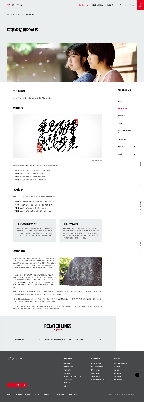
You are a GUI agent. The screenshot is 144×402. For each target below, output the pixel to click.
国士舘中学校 (141, 246)
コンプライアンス (95, 373)
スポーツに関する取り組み (98, 367)
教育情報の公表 (118, 373)
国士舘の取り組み (97, 5)
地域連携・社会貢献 (96, 363)
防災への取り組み (95, 370)
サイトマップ (47, 394)
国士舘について (83, 5)
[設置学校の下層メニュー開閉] (134, 154)
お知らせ (9, 394)
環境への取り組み (95, 376)
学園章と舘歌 (121, 116)
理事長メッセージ (122, 101)
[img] (14, 359)
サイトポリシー (71, 394)
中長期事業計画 (118, 367)
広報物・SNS (121, 147)
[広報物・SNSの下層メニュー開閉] (134, 146)
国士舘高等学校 (141, 205)
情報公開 (110, 5)
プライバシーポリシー (58, 394)
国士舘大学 (141, 164)
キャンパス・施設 (122, 139)
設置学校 (120, 154)
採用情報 (27, 394)
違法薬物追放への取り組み (98, 379)
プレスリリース (18, 394)
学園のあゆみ (121, 123)
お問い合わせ (36, 394)
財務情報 (116, 370)
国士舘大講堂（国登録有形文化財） (126, 131)
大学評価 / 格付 (118, 379)
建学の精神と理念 (122, 108)
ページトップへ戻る (137, 375)
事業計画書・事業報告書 (120, 363)
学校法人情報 (117, 376)
